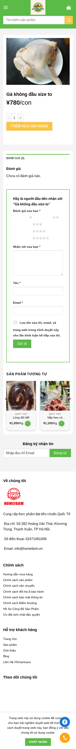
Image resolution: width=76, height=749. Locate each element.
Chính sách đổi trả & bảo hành (23, 591)
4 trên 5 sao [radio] (23, 231)
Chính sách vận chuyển (19, 585)
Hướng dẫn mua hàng (18, 574)
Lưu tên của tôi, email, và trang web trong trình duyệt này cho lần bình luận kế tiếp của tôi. (37, 329)
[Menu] (5, 7)
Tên (16, 283)
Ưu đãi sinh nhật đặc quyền (21, 614)
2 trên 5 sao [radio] (43, 217)
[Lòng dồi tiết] (21, 395)
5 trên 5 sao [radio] (23, 238)
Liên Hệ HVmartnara (17, 662)
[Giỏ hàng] (68, 7)
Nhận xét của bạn (26, 246)
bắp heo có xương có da (54, 418)
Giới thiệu (9, 650)
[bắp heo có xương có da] (55, 395)
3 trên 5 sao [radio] (23, 224)
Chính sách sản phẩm (18, 580)
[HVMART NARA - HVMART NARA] (38, 7)
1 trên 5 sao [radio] (20, 217)
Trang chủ (10, 639)
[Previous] (6, 407)
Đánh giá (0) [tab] (15, 158)
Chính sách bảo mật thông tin (23, 597)
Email (18, 302)
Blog (6, 656)
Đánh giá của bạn (26, 211)
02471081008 (36, 539)
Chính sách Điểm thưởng (20, 603)
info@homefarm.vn (28, 548)
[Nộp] (69, 20)
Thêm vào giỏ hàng (29, 126)
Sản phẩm (10, 644)
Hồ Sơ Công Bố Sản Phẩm (21, 609)
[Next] (70, 407)
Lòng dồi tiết (21, 417)
